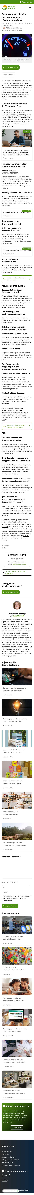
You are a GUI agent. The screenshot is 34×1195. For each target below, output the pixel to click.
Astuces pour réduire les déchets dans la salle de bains (13, 999)
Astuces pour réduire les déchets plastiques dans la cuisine (15, 720)
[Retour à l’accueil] (9, 7)
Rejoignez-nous (27, 2)
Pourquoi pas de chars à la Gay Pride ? (17, 212)
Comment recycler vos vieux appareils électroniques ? (13, 937)
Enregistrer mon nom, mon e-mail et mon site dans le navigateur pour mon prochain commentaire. (17, 898)
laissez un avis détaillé (19, 564)
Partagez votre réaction (10, 1191)
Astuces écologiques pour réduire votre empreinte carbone (14, 844)
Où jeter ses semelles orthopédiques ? (17, 250)
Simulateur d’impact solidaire (11, 1165)
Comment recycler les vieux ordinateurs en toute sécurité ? (14, 1061)
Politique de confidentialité (10, 1160)
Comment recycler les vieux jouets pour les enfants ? (13, 782)
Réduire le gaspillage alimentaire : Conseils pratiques (14, 968)
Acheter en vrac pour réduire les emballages (11, 813)
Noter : (4, 882)
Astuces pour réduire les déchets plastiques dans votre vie (15, 1030)
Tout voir (6, 1175)
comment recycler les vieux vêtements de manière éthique (15, 538)
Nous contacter (7, 1151)
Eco (5, 548)
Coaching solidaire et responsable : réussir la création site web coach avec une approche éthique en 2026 (16, 152)
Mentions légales (7, 1163)
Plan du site (5, 1154)
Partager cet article (11, 67)
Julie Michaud (18, 616)
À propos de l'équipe (8, 1157)
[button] (25, 7)
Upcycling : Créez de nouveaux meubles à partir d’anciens (14, 751)
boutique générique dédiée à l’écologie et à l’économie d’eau (16, 417)
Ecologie (6, 545)
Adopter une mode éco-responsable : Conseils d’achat (14, 1091)
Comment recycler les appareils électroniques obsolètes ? (14, 689)
